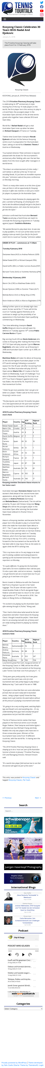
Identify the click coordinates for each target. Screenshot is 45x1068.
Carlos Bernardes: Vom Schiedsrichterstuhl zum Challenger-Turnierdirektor (27, 920)
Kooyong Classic (29, 777)
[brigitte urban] (11, 881)
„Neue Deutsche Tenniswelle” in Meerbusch (27, 896)
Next (38, 798)
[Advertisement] (19, 789)
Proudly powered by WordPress (14, 1063)
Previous (7, 798)
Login (41, 1065)
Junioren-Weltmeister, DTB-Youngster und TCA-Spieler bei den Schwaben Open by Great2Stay (27, 908)
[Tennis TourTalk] (17, 8)
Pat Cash (26, 780)
